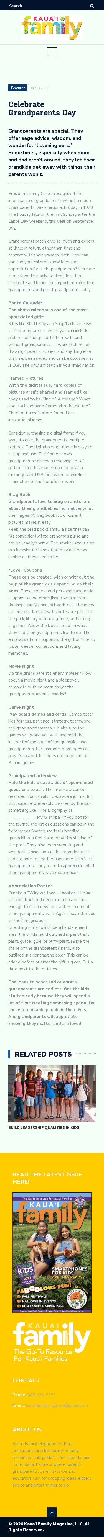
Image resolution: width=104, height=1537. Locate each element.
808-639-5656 (41, 1395)
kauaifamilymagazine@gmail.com (57, 1405)
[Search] (92, 5)
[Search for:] (26, 6)
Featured (18, 88)
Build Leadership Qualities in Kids (43, 1127)
